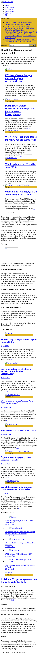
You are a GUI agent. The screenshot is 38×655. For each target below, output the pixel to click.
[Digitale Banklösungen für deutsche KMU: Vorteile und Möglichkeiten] (12, 481)
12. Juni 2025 (5, 493)
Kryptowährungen (11, 11)
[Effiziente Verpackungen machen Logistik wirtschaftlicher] (8, 69)
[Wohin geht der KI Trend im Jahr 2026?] (11, 158)
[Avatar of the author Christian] (11, 260)
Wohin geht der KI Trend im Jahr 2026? (18, 430)
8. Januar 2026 (6, 407)
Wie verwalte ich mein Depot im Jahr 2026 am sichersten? (21, 138)
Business (8, 13)
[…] (12, 359)
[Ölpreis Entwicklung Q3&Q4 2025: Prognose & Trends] (17, 185)
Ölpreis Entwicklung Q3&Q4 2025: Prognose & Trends (21, 193)
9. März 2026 (5, 378)
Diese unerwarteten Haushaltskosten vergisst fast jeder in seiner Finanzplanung (16, 371)
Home (7, 5)
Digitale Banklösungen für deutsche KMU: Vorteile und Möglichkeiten (16, 488)
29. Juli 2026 (5, 346)
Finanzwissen (9, 7)
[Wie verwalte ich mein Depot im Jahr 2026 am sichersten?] (12, 130)
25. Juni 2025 (5, 464)
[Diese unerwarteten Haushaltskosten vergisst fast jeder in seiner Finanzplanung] (11, 99)
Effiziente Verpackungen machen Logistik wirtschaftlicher (18, 78)
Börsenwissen (9, 9)
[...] (6, 97)
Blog (6, 15)
